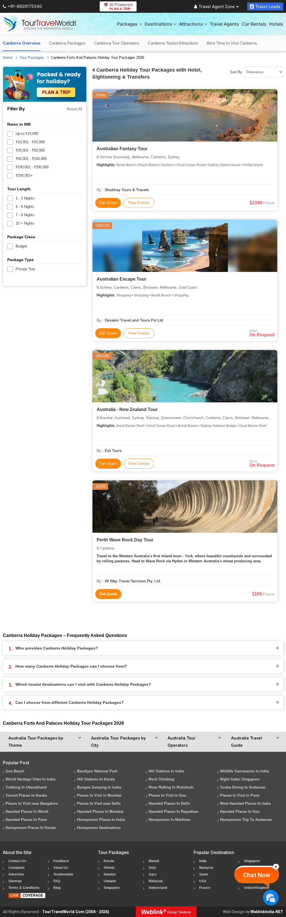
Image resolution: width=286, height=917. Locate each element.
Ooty (152, 868)
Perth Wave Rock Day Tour (125, 539)
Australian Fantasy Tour (122, 148)
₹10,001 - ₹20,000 (30, 142)
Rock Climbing (161, 779)
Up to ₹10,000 (27, 134)
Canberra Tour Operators (116, 43)
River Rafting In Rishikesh (171, 787)
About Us (60, 868)
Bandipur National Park (97, 771)
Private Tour (25, 269)
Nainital (110, 874)
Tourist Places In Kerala (26, 795)
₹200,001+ (24, 175)
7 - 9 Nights (25, 215)
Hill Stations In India (166, 771)
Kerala (109, 861)
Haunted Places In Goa (239, 811)
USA (202, 881)
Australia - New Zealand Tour (127, 409)
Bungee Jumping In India (99, 787)
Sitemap (15, 881)
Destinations (158, 24)
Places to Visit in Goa (167, 795)
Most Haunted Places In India (245, 803)
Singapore (112, 888)
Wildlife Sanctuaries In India (244, 771)
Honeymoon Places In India (101, 820)
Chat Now (256, 875)
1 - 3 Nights (25, 198)
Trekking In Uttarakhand (26, 787)
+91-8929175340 (25, 6)
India (203, 861)
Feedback (61, 861)
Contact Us (17, 861)
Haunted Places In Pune (26, 820)
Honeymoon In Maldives (169, 820)
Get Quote (108, 203)
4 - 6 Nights (25, 207)
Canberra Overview (21, 43)
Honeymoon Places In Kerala (31, 828)
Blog (57, 888)
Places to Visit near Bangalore (32, 803)
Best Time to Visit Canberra (232, 43)
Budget (21, 246)
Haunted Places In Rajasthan (173, 811)
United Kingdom (256, 888)
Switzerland (158, 888)
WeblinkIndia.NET (267, 911)
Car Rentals (254, 24)
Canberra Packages (67, 43)
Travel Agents (224, 24)
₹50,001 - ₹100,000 (31, 159)
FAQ (56, 881)
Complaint (16, 868)
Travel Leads (267, 6)
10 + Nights (25, 223)
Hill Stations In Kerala (96, 779)
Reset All (74, 109)
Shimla (109, 868)
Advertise (16, 874)
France (204, 888)
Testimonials (63, 874)
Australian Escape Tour (121, 279)
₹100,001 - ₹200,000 (32, 167)
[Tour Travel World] (40, 24)
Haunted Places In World (27, 811)
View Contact (139, 203)
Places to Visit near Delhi (99, 803)
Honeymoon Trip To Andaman (246, 820)
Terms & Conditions (24, 888)
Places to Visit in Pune (239, 795)
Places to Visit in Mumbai (99, 795)
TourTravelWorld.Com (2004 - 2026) (75, 911)
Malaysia (156, 881)
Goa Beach (15, 771)
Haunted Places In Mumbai (100, 811)
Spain (203, 874)
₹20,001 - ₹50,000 (30, 150)
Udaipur (110, 881)
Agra (152, 874)
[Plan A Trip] (44, 84)
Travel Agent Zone (217, 6)
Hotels (276, 24)
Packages (127, 24)
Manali (154, 861)
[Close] (276, 866)
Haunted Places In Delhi (169, 803)
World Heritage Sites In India (30, 779)
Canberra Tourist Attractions (173, 43)
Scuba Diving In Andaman (242, 787)
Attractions (191, 24)
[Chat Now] (271, 898)
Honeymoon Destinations (99, 828)
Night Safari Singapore (239, 779)
